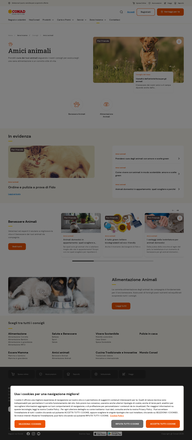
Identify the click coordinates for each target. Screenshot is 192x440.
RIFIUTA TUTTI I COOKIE (127, 423)
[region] (97, 408)
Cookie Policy (117, 415)
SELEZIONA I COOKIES (30, 424)
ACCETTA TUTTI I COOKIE (163, 423)
